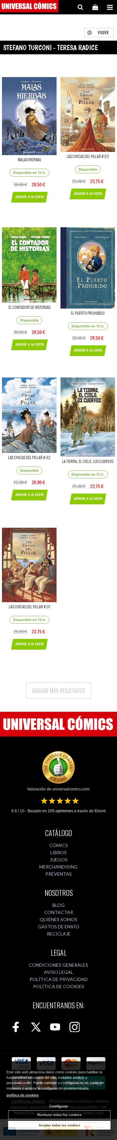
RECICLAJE (59, 933)
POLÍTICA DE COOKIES (58, 986)
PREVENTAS (59, 874)
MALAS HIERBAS (29, 159)
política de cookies (22, 1095)
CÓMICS (58, 845)
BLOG (58, 905)
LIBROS (58, 852)
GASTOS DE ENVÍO (58, 926)
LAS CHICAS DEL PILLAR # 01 (29, 606)
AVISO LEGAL (58, 972)
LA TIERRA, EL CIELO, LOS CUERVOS (87, 461)
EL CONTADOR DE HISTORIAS (29, 307)
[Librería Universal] (29, 7)
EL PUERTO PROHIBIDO (88, 313)
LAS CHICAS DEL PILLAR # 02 (29, 457)
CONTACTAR (58, 912)
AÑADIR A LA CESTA (29, 197)
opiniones (60, 811)
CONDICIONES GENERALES (58, 965)
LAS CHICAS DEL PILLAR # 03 (88, 156)
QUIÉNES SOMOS (58, 919)
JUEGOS (59, 859)
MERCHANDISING (58, 866)
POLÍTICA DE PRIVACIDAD (59, 979)
